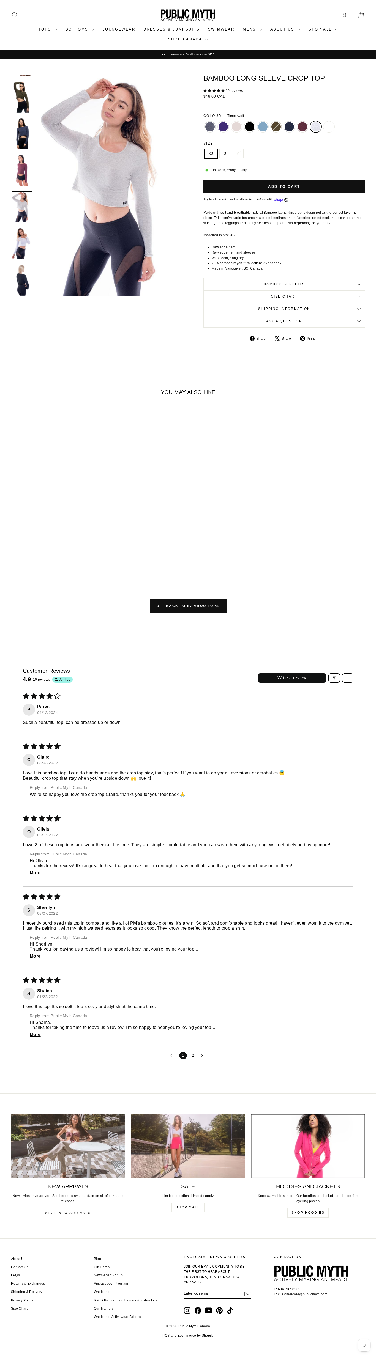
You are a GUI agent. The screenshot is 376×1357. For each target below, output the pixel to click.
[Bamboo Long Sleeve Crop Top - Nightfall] (64, 552)
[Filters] (334, 678)
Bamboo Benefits (284, 284)
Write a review (292, 677)
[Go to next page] (203, 1055)
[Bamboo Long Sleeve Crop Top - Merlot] (71, 552)
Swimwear (221, 29)
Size (208, 143)
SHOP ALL (321, 29)
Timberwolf (315, 126)
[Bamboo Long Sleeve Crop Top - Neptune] (49, 552)
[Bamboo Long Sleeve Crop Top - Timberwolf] (79, 552)
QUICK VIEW (53, 529)
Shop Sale (188, 1207)
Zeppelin (210, 126)
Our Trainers (104, 1309)
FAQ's (15, 1275)
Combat (276, 126)
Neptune (262, 126)
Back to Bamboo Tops (192, 606)
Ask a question (284, 321)
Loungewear (118, 29)
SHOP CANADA (186, 39)
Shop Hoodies (308, 1213)
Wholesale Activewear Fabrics (117, 1317)
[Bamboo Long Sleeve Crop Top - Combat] (56, 552)
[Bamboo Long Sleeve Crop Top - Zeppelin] (19, 552)
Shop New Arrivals (68, 1213)
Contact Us (19, 1267)
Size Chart (284, 296)
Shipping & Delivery (26, 1292)
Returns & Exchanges (28, 1283)
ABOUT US (283, 29)
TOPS (46, 29)
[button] (214, 91)
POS (166, 1335)
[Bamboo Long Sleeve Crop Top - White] (86, 552)
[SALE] (188, 1146)
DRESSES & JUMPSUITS (171, 29)
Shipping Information (284, 309)
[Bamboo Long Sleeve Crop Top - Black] (42, 552)
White (328, 126)
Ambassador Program (111, 1283)
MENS (250, 29)
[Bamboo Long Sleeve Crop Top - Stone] (34, 552)
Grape (223, 126)
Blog (97, 1259)
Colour (223, 116)
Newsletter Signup (108, 1275)
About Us (18, 1259)
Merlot (302, 126)
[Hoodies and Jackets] (308, 1146)
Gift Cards (102, 1267)
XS (211, 153)
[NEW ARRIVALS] (68, 1146)
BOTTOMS (78, 29)
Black (249, 126)
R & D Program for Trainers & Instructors (125, 1300)
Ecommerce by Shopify (196, 1335)
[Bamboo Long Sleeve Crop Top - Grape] (27, 552)
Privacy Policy (22, 1300)
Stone (236, 126)
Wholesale (102, 1292)
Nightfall (289, 126)
